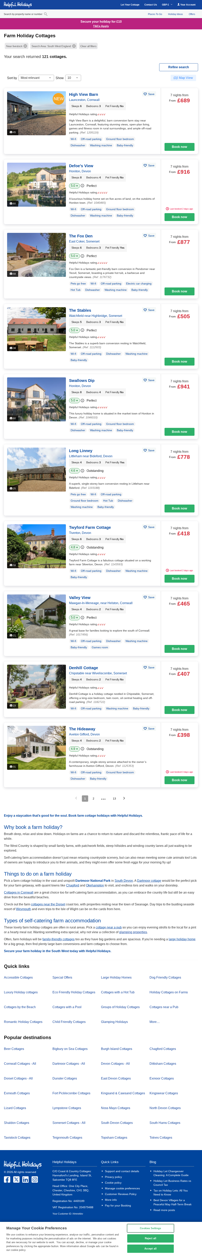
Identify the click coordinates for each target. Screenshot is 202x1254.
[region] (101, 1238)
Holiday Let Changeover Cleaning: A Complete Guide (171, 1173)
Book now (179, 146)
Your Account (187, 4)
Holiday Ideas (175, 14)
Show (60, 78)
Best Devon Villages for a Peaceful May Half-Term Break (172, 1202)
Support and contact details (122, 1171)
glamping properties (133, 932)
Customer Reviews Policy (121, 1194)
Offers (192, 14)
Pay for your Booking (118, 1205)
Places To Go (155, 14)
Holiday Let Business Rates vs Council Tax (172, 1182)
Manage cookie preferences (122, 1188)
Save (150, 94)
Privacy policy (113, 1176)
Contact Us (150, 4)
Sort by (12, 78)
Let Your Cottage (130, 4)
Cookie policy (113, 1182)
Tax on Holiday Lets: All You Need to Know (170, 1192)
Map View (186, 77)
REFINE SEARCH (178, 67)
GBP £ (166, 4)
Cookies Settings (150, 1228)
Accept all (150, 1248)
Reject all (150, 1238)
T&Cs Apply (101, 26)
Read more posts (164, 1210)
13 (114, 798)
